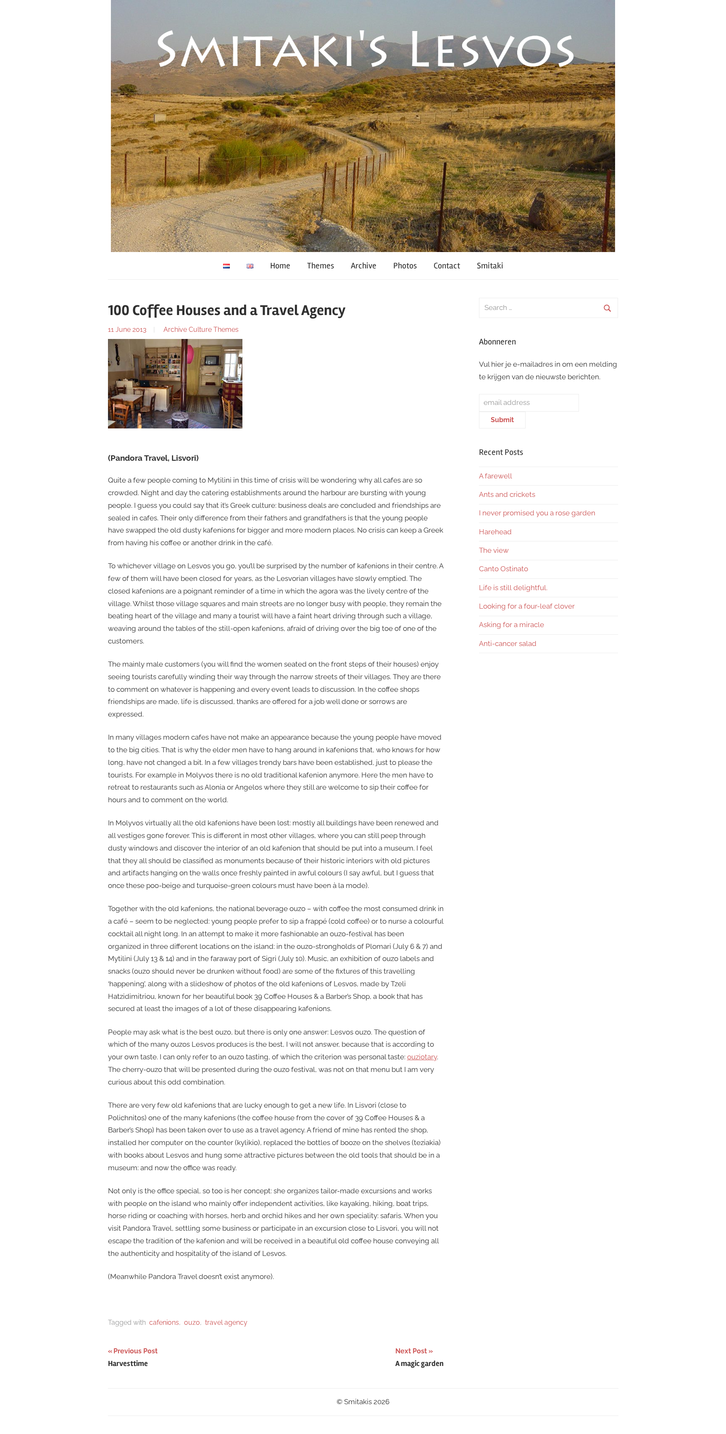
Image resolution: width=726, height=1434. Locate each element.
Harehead (495, 532)
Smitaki (490, 265)
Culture (200, 330)
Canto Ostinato (503, 569)
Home (280, 265)
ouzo (192, 1322)
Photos (405, 265)
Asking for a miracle (511, 624)
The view (494, 550)
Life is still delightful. (513, 587)
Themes (320, 265)
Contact (447, 265)
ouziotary (422, 1057)
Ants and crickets (507, 494)
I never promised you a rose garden (537, 513)
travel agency (226, 1322)
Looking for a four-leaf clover (527, 606)
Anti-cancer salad (508, 643)
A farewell (495, 476)
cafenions (164, 1322)
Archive (363, 265)
